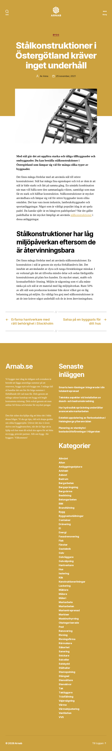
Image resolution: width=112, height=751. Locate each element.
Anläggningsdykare (70, 466)
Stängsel (64, 676)
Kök (61, 577)
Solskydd (64, 663)
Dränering (65, 524)
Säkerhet (64, 647)
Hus (61, 569)
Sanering (64, 651)
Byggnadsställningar (71, 516)
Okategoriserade (69, 622)
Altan (62, 462)
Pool (61, 626)
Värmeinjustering (69, 708)
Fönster (63, 544)
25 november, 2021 (66, 76)
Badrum (63, 479)
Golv (61, 552)
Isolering (64, 573)
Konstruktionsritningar (72, 581)
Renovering (65, 630)
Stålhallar (64, 667)
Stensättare (66, 680)
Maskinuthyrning (69, 618)
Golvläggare (66, 557)
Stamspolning (67, 672)
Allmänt (63, 458)
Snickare (64, 655)
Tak (61, 688)
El (60, 528)
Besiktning (65, 495)
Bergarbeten (66, 483)
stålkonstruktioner (81, 215)
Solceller (64, 659)
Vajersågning (67, 700)
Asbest (63, 474)
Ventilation (65, 713)
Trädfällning (66, 696)
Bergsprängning (68, 487)
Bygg (56, 35)
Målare (63, 594)
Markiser (64, 614)
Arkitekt (63, 470)
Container (65, 520)
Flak (61, 540)
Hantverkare (66, 565)
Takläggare (65, 692)
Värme (63, 704)
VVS (61, 717)
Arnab (18, 743)
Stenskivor (65, 684)
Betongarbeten (68, 499)
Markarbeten (66, 606)
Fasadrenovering (69, 536)
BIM (61, 503)
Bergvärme (65, 491)
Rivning (63, 635)
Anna (45, 76)
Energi (62, 532)
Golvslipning (66, 561)
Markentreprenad (69, 610)
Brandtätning (66, 507)
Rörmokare (65, 643)
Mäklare (63, 589)
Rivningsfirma (67, 639)
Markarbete (66, 602)
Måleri (62, 598)
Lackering (65, 585)
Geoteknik (65, 548)
